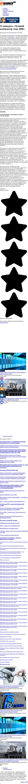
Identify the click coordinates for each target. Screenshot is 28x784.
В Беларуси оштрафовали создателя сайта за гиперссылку (12, 634)
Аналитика (6, 14)
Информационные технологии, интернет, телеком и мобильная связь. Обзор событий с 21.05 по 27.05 (13, 623)
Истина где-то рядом (4, 559)
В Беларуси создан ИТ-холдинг (8, 520)
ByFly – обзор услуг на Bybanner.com (10, 525)
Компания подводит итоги (6, 636)
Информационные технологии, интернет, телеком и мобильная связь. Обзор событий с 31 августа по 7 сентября (13, 587)
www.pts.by (11, 36)
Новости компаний (8, 11)
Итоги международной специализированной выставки (12, 545)
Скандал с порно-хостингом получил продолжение (11, 645)
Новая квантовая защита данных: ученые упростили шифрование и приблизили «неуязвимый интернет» (12, 486)
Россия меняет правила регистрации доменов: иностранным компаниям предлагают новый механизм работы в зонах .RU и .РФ (13, 451)
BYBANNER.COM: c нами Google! (7, 641)
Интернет (5, 9)
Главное (5, 8)
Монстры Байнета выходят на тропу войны (9, 657)
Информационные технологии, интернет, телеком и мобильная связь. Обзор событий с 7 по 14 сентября (13, 584)
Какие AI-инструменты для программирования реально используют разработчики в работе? (12, 473)
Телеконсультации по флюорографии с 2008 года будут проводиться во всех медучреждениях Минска (12, 552)
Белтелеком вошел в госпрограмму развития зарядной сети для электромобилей (12, 442)
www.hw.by (12, 66)
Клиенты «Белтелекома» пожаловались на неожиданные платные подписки (11, 711)
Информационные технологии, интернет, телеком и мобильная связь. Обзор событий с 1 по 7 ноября (13, 570)
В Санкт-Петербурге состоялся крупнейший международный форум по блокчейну (11, 508)
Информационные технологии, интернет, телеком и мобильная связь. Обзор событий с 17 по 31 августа (13, 591)
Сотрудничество (7, 769)
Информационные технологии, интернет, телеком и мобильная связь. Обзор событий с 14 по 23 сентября (13, 580)
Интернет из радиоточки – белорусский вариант (10, 638)
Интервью (6, 15)
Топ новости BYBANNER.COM (9, 470)
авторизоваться (4, 322)
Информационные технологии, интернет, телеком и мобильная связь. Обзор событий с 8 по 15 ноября (13, 566)
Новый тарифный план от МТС (8, 494)
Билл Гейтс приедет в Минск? (6, 659)
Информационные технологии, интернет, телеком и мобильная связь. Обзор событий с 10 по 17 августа (13, 595)
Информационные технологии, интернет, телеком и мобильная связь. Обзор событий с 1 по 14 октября (13, 577)
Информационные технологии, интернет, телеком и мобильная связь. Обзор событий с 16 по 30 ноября (13, 563)
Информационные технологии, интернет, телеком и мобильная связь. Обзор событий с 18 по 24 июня (13, 609)
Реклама (5, 768)
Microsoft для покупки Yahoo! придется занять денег (11, 651)
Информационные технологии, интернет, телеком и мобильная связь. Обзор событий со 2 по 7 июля (13, 602)
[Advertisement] (14, 339)
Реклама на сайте (7, 436)
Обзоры (5, 12)
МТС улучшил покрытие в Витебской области (12, 501)
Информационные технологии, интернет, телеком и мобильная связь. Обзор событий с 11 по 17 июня (13, 612)
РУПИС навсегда (3, 629)
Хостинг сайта (24, 782)
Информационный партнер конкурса (10, 523)
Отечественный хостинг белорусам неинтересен (10, 555)
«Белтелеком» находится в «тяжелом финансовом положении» (10, 538)
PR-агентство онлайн (5, 664)
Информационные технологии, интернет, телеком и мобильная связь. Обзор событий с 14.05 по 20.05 (13, 626)
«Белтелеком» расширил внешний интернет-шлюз (11, 643)
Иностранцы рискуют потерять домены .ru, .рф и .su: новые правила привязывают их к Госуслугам (14, 466)
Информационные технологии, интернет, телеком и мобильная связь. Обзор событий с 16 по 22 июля (13, 598)
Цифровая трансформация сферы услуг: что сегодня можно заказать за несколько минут (14, 446)
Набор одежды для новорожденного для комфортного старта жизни (10, 461)
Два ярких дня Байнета (5, 662)
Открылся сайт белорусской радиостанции (9, 632)
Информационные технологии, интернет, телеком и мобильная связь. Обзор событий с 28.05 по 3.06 (13, 619)
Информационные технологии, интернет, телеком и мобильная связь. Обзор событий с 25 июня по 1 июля (13, 605)
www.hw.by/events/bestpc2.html (8, 68)
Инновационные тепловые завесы (9, 528)
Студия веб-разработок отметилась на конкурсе (10, 557)
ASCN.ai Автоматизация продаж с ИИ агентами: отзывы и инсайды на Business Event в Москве (13, 477)
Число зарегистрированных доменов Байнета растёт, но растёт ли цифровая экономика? (14, 399)
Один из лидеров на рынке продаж (9, 535)
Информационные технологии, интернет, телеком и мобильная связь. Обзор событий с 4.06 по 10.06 (13, 616)
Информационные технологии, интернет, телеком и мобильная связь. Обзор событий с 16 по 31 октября (13, 573)
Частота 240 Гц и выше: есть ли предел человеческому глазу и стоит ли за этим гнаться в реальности (13, 457)
